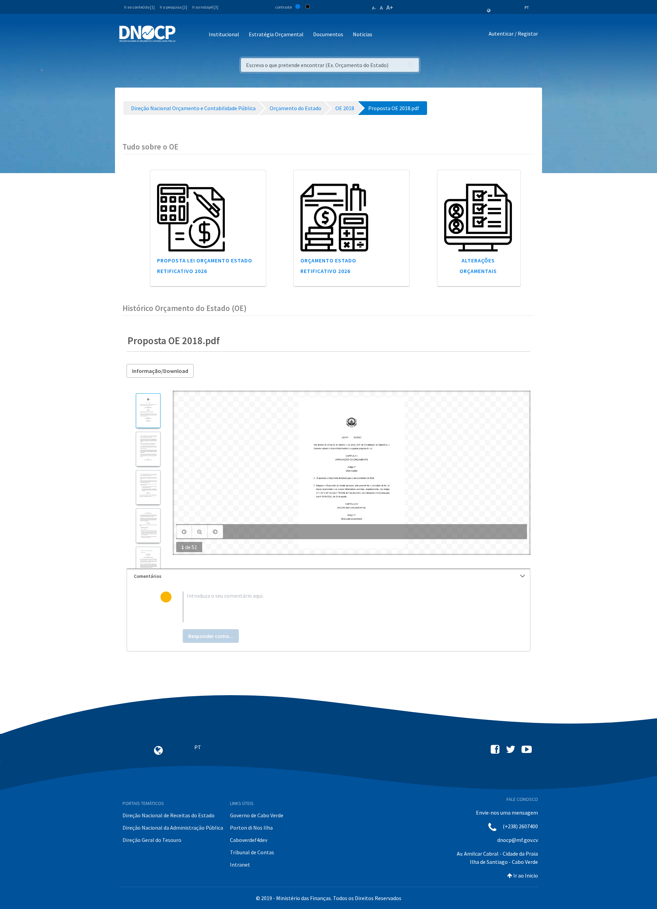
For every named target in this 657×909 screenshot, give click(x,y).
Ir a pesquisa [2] (173, 7)
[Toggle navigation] (185, 35)
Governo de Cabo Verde (256, 815)
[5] (148, 564)
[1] (148, 410)
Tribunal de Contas (252, 852)
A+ (389, 7)
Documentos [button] (328, 34)
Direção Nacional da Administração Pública (173, 827)
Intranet (240, 864)
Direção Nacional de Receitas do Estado (169, 815)
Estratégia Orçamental (276, 34)
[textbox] (340, 607)
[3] (148, 487)
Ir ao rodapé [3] (205, 7)
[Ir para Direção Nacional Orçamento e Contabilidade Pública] (147, 34)
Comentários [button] (148, 576)
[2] (148, 449)
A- (374, 8)
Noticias (362, 34)
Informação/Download (160, 370)
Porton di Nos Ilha (251, 827)
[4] (148, 525)
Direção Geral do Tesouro (152, 839)
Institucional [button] (224, 34)
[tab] (328, 576)
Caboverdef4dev (248, 839)
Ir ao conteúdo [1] (139, 7)
